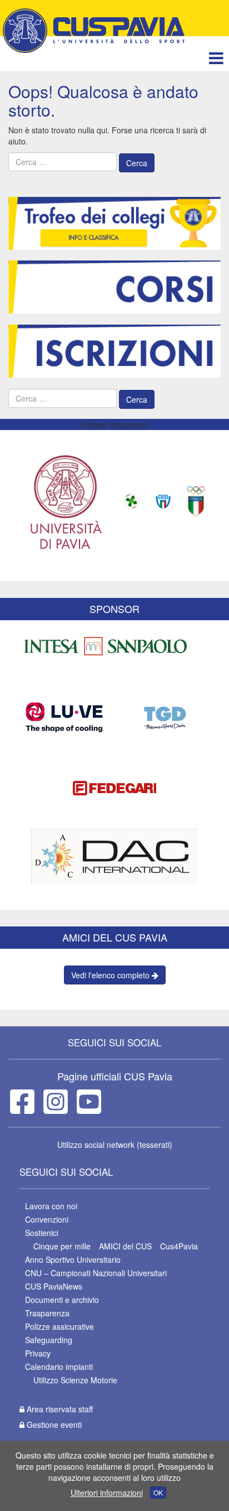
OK (158, 1492)
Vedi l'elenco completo (111, 975)
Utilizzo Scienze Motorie (75, 1380)
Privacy (38, 1353)
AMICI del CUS (125, 1246)
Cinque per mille (62, 1246)
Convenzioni (46, 1219)
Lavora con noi (51, 1205)
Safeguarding (48, 1339)
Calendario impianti (59, 1366)
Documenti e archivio (62, 1299)
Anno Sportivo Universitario (73, 1259)
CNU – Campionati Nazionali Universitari (96, 1272)
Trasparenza (47, 1313)
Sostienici (41, 1232)
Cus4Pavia (179, 1246)
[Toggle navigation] (215, 57)
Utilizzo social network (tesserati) (114, 1144)
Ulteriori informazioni (107, 1492)
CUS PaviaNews (53, 1286)
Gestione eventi (53, 1424)
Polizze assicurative (59, 1326)
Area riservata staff (58, 1409)
